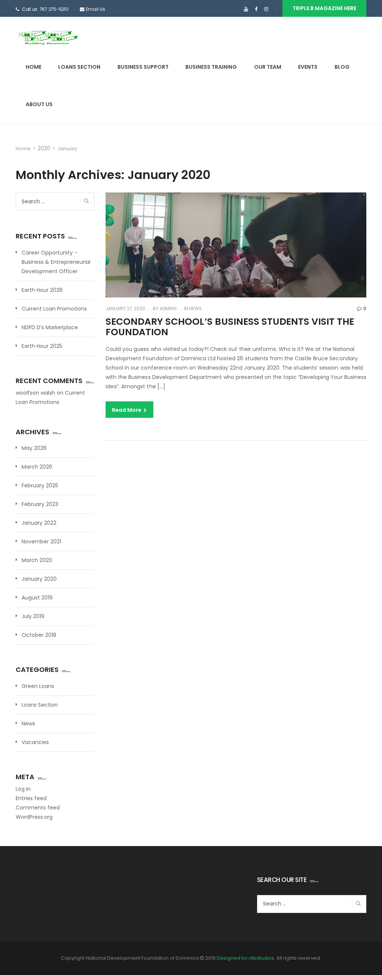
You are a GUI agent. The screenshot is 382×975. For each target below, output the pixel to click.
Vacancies (35, 742)
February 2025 (40, 485)
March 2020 (37, 560)
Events (307, 67)
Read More (127, 410)
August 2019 (37, 597)
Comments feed (38, 807)
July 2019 (33, 616)
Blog (342, 67)
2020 (44, 148)
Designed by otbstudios (245, 958)
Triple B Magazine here (324, 8)
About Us (39, 104)
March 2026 (37, 466)
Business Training (211, 67)
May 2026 (34, 448)
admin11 (167, 308)
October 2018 (39, 635)
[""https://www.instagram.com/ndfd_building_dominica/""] (266, 9)
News (195, 308)
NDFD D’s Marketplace (50, 327)
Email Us (95, 9)
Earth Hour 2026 (42, 290)
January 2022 (39, 523)
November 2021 (41, 541)
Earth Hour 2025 (42, 346)
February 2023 (40, 504)
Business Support (143, 67)
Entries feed (31, 798)
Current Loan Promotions (54, 308)
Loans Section (79, 67)
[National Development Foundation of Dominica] (48, 37)
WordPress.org (34, 817)
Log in (23, 789)
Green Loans (38, 686)
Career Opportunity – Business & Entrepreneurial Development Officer (56, 262)
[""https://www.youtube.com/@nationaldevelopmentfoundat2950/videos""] (246, 9)
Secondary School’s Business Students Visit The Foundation (230, 327)
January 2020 (39, 579)
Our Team (267, 67)
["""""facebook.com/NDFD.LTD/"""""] (256, 9)
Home (33, 67)
